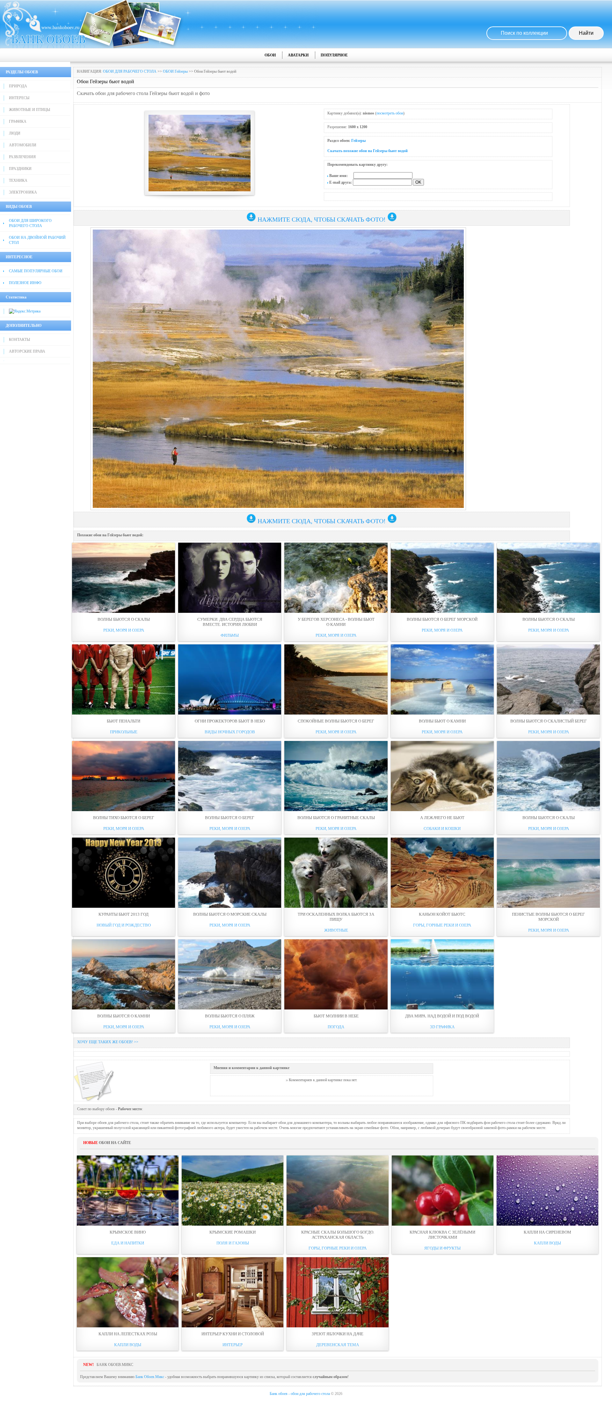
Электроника (23, 192)
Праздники (20, 168)
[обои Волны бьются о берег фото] (229, 776)
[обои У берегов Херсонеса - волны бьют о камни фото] (335, 578)
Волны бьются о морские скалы (229, 914)
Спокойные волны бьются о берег (336, 721)
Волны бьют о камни (442, 721)
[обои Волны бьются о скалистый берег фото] (548, 679)
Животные (336, 930)
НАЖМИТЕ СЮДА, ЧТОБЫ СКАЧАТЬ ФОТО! (322, 219)
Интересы (19, 98)
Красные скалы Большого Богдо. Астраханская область (337, 1235)
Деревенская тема (337, 1344)
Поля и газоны (232, 1243)
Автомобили (22, 145)
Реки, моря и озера (123, 630)
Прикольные (123, 732)
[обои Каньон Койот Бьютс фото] (442, 873)
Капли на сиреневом (547, 1232)
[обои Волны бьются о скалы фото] (123, 578)
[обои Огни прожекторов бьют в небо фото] (229, 679)
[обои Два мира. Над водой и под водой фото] (442, 974)
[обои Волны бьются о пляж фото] (229, 974)
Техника (18, 180)
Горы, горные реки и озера (442, 925)
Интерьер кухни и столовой (232, 1333)
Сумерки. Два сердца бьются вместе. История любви (229, 622)
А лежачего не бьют (442, 817)
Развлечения (22, 157)
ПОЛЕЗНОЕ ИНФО (25, 283)
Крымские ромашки (232, 1232)
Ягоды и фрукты (442, 1248)
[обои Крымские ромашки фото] (232, 1190)
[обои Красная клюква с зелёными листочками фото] (442, 1190)
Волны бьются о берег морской (442, 619)
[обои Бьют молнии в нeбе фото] (335, 974)
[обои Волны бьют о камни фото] (442, 679)
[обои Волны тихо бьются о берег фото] (123, 776)
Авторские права (27, 351)
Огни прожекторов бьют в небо (230, 721)
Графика (17, 121)
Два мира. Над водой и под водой (442, 1016)
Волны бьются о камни (123, 1016)
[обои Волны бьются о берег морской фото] (442, 578)
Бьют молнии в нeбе (336, 1016)
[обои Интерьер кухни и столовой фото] (232, 1292)
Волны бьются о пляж (230, 1016)
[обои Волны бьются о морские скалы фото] (229, 873)
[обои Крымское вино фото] (127, 1190)
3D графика (442, 1026)
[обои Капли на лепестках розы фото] (127, 1292)
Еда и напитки (127, 1243)
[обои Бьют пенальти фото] (123, 679)
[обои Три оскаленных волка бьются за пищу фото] (335, 873)
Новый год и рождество (124, 925)
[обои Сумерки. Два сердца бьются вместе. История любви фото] (229, 578)
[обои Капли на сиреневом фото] (547, 1190)
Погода (336, 1026)
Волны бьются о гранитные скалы (336, 817)
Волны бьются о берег (229, 817)
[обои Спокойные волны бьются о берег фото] (335, 679)
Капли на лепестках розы (127, 1333)
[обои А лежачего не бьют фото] (442, 776)
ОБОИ (270, 55)
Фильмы (230, 635)
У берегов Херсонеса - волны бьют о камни (336, 622)
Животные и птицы (29, 109)
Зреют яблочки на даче (337, 1333)
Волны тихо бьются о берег (123, 817)
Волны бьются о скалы (124, 619)
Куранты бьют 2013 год (123, 914)
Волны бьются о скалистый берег (548, 721)
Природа (18, 86)
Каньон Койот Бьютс (442, 914)
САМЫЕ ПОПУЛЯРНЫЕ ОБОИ (35, 271)
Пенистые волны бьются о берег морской (548, 917)
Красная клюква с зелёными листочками (442, 1235)
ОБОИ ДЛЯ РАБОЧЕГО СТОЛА (130, 71)
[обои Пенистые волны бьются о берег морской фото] (548, 873)
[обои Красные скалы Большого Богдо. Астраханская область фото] (337, 1190)
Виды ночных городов (230, 732)
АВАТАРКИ (298, 55)
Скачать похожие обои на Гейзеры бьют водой (367, 151)
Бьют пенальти (123, 721)
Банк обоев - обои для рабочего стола (300, 1393)
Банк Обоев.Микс (149, 1377)
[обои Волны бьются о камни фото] (123, 974)
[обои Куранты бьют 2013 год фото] (123, 873)
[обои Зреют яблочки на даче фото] (337, 1292)
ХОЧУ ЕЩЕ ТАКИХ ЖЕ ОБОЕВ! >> (107, 1042)
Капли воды (547, 1243)
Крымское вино (128, 1232)
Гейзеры (358, 140)
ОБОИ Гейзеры (175, 71)
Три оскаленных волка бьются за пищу (336, 917)
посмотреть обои (389, 113)
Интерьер (232, 1344)
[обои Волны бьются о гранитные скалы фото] (335, 776)
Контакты (19, 339)
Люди (14, 133)
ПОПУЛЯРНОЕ (334, 55)
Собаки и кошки (442, 828)
